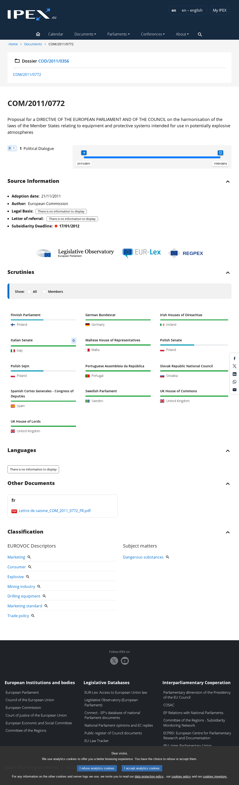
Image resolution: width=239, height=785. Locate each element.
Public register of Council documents (113, 733)
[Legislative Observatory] (75, 253)
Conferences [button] (151, 34)
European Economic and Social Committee (39, 723)
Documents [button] (83, 34)
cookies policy (181, 776)
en (174, 10)
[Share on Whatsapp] (235, 381)
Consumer (16, 566)
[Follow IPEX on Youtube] (125, 660)
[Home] (31, 13)
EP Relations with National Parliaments (193, 712)
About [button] (181, 34)
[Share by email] (235, 389)
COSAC (168, 705)
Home (13, 44)
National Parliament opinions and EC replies (118, 725)
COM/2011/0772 (27, 74)
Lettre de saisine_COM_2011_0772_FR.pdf (54, 510)
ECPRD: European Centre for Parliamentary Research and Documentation (197, 735)
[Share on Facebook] (235, 358)
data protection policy (149, 776)
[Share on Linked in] (235, 374)
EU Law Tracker (96, 740)
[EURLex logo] (141, 253)
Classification (25, 532)
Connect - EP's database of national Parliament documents (112, 715)
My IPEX (219, 10)
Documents (33, 44)
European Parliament (22, 692)
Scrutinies (20, 272)
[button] (38, 34)
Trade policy (18, 615)
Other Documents (31, 483)
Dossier (45, 61)
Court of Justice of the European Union (36, 715)
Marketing (16, 557)
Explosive (15, 576)
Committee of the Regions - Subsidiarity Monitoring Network (194, 723)
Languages (21, 450)
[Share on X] (234, 366)
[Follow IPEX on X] (114, 660)
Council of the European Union (30, 699)
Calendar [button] (55, 34)
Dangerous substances (143, 557)
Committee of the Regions (26, 730)
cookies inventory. (215, 776)
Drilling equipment (23, 596)
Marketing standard (24, 605)
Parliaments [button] (117, 34)
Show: (20, 291)
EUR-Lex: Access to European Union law (115, 692)
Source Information (33, 181)
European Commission (23, 707)
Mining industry (21, 586)
